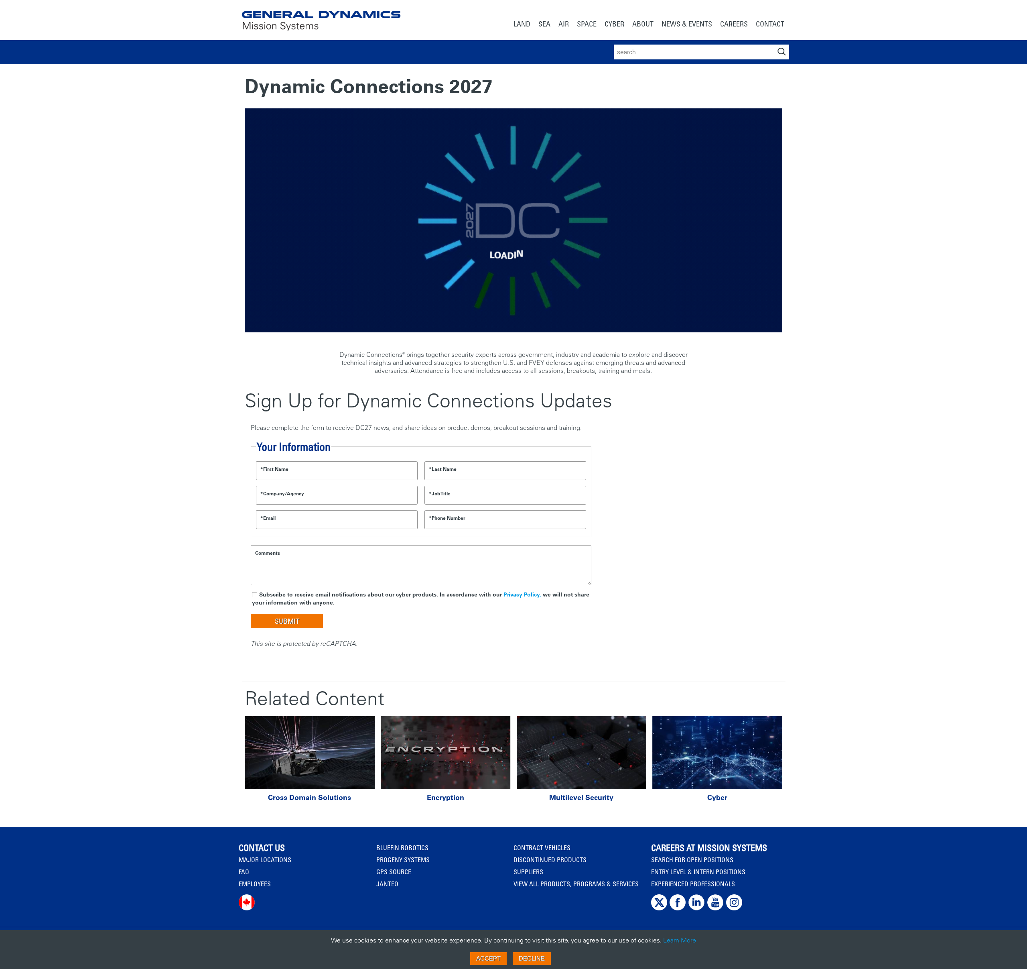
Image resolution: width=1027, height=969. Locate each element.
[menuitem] (521, 24)
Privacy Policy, (522, 594)
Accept (488, 958)
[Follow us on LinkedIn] (696, 908)
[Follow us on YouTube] (715, 908)
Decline (532, 958)
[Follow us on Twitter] (659, 908)
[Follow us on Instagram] (734, 908)
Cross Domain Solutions (309, 797)
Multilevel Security (581, 797)
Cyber (717, 797)
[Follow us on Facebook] (678, 908)
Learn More (679, 940)
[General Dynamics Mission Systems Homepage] (321, 16)
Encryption (445, 797)
